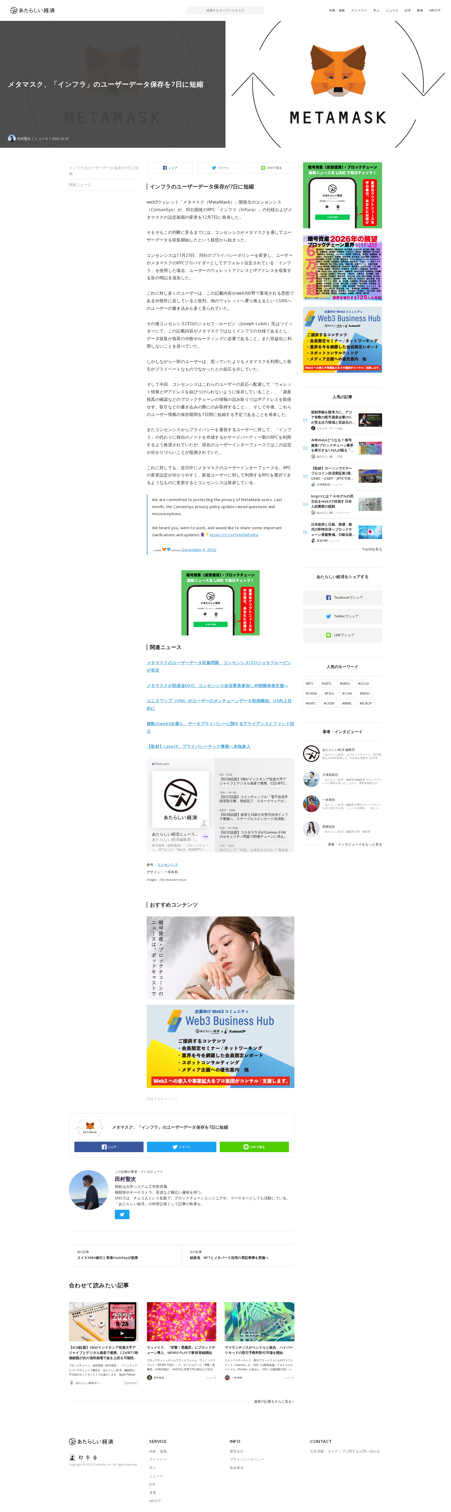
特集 (340, 428)
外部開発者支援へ (217, 685)
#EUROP (366, 703)
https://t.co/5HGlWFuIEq (234, 534)
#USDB (329, 703)
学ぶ (376, 10)
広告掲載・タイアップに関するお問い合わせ (345, 1451)
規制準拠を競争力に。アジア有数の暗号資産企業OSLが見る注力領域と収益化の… (333, 417)
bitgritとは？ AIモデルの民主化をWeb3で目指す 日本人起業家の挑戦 (332, 501)
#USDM (311, 693)
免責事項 (237, 1467)
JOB (408, 10)
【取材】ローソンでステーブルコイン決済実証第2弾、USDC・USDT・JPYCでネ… (332, 473)
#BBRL (347, 703)
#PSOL (329, 693)
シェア (173, 168)
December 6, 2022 (199, 549)
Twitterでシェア (346, 616)
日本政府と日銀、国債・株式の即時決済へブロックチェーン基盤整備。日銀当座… (333, 529)
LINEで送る (274, 168)
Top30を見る (372, 549)
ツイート (224, 168)
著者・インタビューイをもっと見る (355, 844)
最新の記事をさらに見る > (274, 1401)
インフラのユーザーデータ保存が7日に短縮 (103, 170)
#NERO (345, 683)
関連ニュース (80, 184)
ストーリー (359, 10)
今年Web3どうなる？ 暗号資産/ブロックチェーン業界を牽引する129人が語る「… (332, 445)
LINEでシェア (344, 635)
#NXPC (311, 703)
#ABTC (327, 683)
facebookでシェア (348, 597)
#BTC (310, 683)
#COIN (347, 693)
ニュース (392, 10)
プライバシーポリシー (247, 1459)
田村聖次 (125, 1179)
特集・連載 (337, 10)
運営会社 (237, 1451)
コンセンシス (167, 864)
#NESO (365, 693)
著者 (420, 10)
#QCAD (363, 683)
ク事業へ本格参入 (199, 746)
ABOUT (435, 10)
